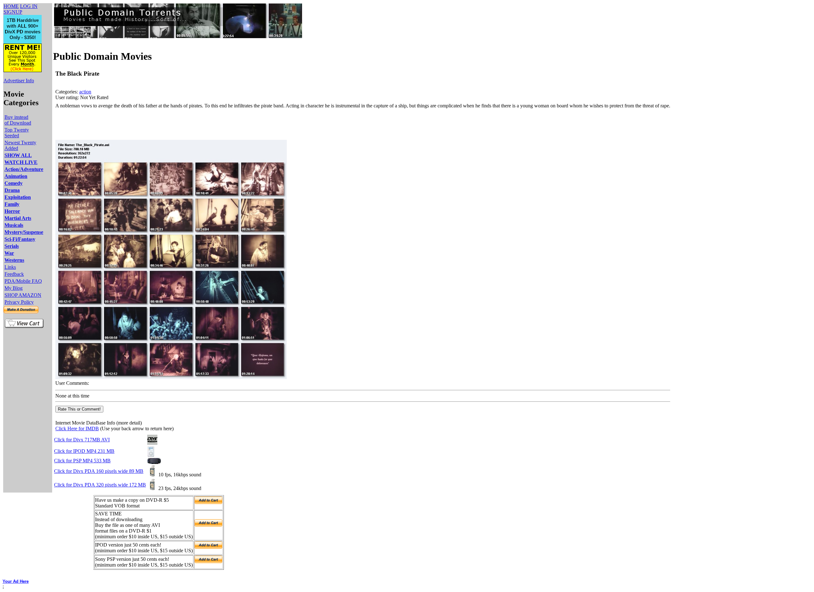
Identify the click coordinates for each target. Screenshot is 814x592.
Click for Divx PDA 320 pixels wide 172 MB (100, 484)
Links (10, 267)
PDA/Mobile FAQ (23, 281)
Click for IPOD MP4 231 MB (84, 451)
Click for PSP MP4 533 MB (82, 460)
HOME (11, 6)
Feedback (14, 274)
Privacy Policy (19, 302)
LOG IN (29, 6)
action (85, 91)
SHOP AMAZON (22, 295)
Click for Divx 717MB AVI (82, 439)
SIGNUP (12, 12)
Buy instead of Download (17, 120)
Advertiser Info (18, 80)
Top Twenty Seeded (16, 132)
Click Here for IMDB (77, 428)
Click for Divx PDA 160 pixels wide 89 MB (98, 471)
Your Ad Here (16, 581)
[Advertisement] (171, 124)
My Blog (13, 288)
